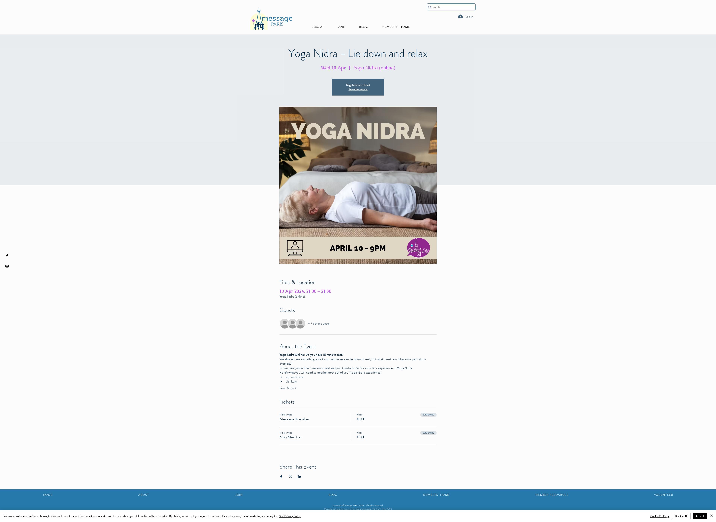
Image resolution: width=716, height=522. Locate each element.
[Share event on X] (290, 476)
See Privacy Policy (290, 516)
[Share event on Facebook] (281, 476)
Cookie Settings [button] (659, 516)
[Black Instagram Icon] (7, 266)
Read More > (288, 388)
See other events (358, 89)
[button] (318, 27)
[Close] (711, 516)
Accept (700, 516)
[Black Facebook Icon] (7, 256)
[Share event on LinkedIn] (299, 476)
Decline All (681, 516)
